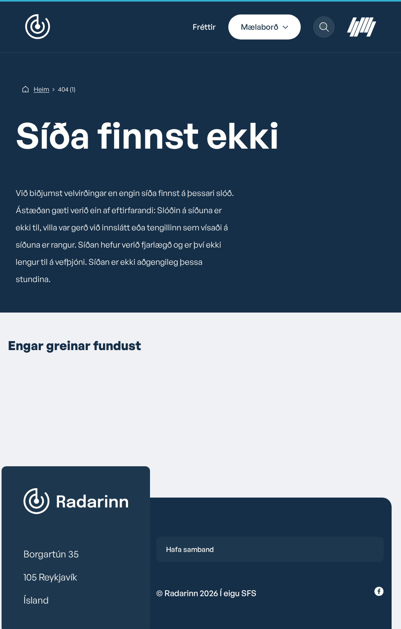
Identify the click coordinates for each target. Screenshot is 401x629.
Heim (41, 89)
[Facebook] (379, 593)
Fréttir (204, 27)
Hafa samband (190, 549)
